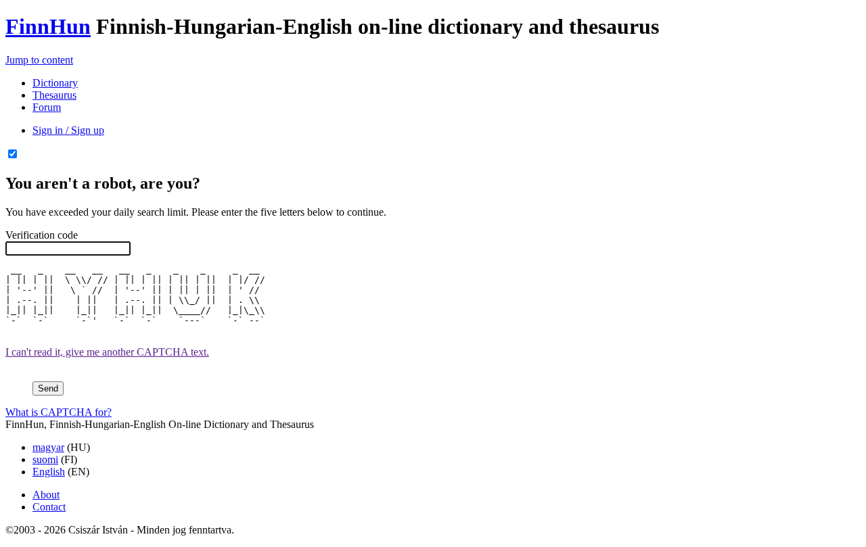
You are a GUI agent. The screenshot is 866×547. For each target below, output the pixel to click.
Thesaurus (54, 95)
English (48, 471)
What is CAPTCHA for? (58, 412)
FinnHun (48, 26)
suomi (45, 459)
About (46, 494)
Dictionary (55, 83)
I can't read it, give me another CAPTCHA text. (107, 352)
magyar (48, 447)
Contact (49, 507)
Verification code (41, 235)
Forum (46, 107)
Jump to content (39, 60)
